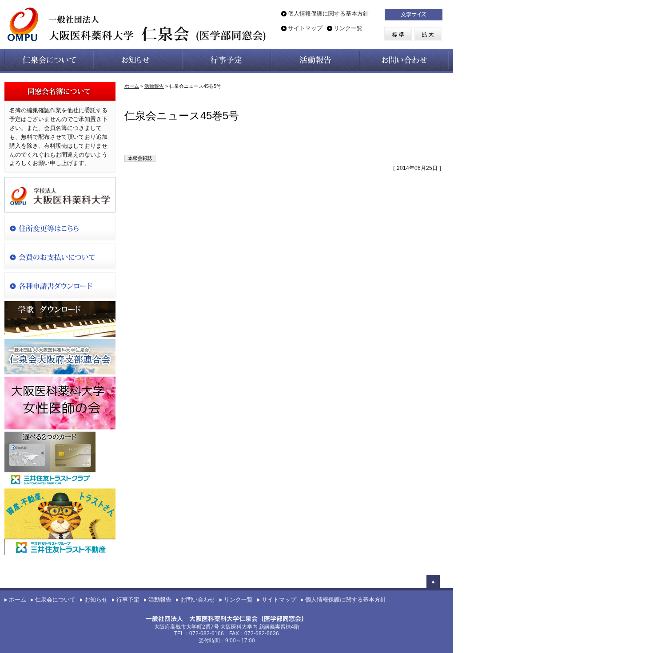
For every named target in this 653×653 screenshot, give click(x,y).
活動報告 (154, 86)
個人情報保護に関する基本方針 (328, 14)
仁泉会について (55, 600)
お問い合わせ (197, 600)
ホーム (131, 86)
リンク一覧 (348, 28)
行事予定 (127, 600)
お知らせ (96, 600)
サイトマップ (305, 28)
